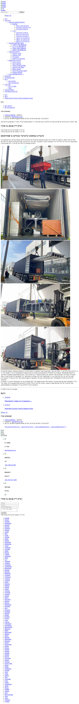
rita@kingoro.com (17, 117)
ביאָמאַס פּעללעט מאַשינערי (16, 22)
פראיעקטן (8, 76)
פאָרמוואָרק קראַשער (18, 58)
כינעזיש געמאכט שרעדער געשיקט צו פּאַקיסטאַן (19, 98)
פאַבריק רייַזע (12, 86)
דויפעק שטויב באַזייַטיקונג (19, 71)
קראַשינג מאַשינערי (14, 51)
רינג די (14, 31)
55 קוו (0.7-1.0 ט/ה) (22, 32)
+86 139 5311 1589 (11, 480)
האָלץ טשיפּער (16, 55)
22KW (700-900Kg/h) (19, 50)
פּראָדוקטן (8, 20)
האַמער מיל (15, 57)
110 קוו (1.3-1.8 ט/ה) (22, 36)
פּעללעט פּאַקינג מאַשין (19, 65)
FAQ (10, 88)
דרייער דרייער (16, 62)
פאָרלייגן (4, 513)
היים (6, 19)
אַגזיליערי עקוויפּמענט (14, 60)
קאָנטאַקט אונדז (9, 90)
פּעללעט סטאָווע (17, 72)
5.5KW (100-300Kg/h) (19, 45)
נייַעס (6, 79)
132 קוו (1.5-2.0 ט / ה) (23, 38)
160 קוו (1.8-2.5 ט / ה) (23, 39)
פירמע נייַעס (12, 81)
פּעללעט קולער (16, 64)
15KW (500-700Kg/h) (19, 48)
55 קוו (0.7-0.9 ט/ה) (22, 29)
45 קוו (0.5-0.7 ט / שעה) (23, 27)
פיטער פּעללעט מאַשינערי (16, 43)
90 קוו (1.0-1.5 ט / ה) (22, 34)
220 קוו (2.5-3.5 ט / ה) (23, 41)
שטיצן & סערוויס (10, 77)
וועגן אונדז (8, 84)
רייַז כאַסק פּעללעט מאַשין (16, 74)
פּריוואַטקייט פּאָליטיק (11, 91)
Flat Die (14, 24)
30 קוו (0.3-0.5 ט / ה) (22, 26)
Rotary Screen (16, 69)
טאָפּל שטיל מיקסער (18, 67)
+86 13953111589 (10, 115)
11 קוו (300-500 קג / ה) (19, 46)
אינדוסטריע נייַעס (13, 83)
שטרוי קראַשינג (16, 53)
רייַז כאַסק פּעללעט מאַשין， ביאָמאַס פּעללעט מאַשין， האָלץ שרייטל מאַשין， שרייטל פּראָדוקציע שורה (35, 427)
